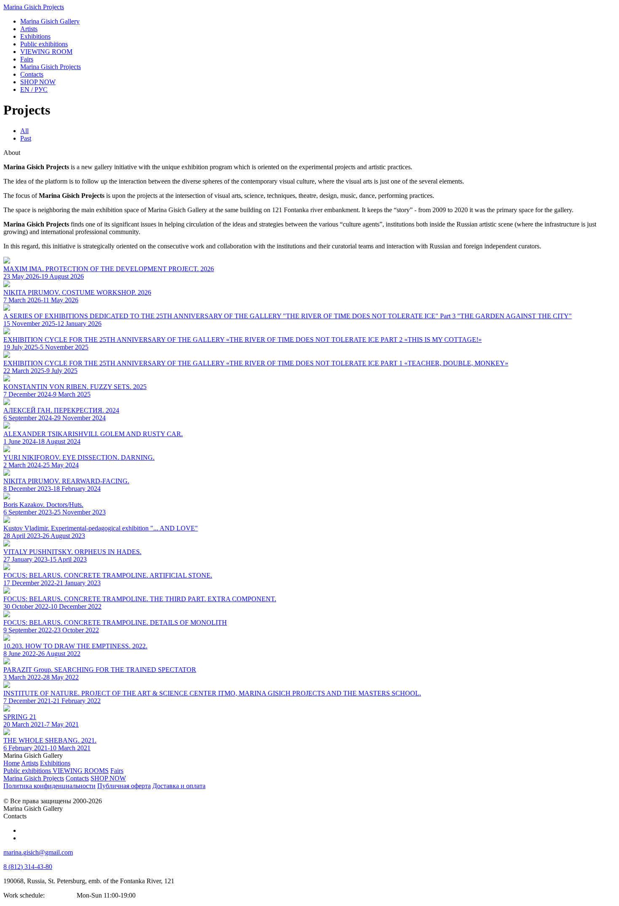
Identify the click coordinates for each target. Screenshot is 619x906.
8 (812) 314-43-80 (27, 866)
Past (25, 138)
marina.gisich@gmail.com (38, 852)
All (24, 130)
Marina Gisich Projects (33, 7)
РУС (34, 89)
